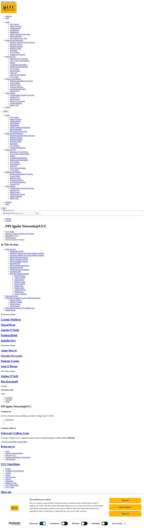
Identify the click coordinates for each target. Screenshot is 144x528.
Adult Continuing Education (20, 34)
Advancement (10, 459)
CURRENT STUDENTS (14, 471)
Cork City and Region (18, 75)
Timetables (9, 481)
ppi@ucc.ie (9, 420)
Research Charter (16, 44)
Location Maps (22, 442)
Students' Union (11, 483)
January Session (15, 300)
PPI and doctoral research (19, 257)
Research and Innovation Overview (22, 42)
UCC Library (14, 69)
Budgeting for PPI (16, 268)
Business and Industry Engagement (17, 457)
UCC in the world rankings (19, 61)
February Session (16, 302)
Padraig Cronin (19, 282)
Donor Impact (15, 99)
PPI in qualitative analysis (19, 261)
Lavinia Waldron (20, 294)
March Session (15, 304)
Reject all (125, 514)
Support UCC (15, 91)
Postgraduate (14, 30)
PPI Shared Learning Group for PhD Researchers (22, 298)
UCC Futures (14, 52)
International (14, 32)
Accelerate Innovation (18, 89)
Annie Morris (19, 280)
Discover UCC (10, 455)
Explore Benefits (16, 103)
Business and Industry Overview (21, 81)
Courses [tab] (8, 221)
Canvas (8, 479)
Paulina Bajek (19, 288)
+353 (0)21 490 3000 (8, 442)
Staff (7, 18)
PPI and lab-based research (19, 270)
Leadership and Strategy (18, 65)
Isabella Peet (18, 286)
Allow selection (125, 507)
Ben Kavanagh (19, 276)
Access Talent (15, 83)
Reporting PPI (15, 263)
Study (7, 451)
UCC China (14, 77)
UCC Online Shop (12, 485)
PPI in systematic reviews (19, 259)
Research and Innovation (14, 453)
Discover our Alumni (17, 101)
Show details (117, 524)
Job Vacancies (15, 71)
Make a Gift (14, 105)
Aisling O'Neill (19, 278)
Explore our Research (17, 55)
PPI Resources (10, 238)
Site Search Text (9, 213)
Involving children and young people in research (27, 255)
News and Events (11, 296)
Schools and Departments (19, 67)
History (12, 63)
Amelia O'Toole (20, 290)
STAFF (8, 469)
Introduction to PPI (16, 251)
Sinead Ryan (18, 292)
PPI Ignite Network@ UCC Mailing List (19, 308)
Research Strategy (16, 46)
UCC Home (9, 232)
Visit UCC (13, 73)
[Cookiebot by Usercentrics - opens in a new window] (14, 523)
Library (8, 475)
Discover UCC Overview (19, 59)
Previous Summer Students (19, 274)
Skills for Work (15, 85)
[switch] (64, 523)
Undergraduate (15, 28)
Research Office (15, 48)
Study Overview (16, 26)
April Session (14, 306)
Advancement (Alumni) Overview (22, 95)
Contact (8, 473)
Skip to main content (8, 2)
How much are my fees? (18, 38)
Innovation (14, 50)
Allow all (125, 500)
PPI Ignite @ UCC (12, 236)
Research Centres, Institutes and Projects (19, 234)
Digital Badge (10, 310)
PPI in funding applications (19, 265)
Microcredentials (16, 36)
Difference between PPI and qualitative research (27, 253)
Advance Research (16, 87)
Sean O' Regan (19, 284)
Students (8, 16)
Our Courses (14, 24)
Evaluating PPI (15, 272)
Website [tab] (8, 219)
